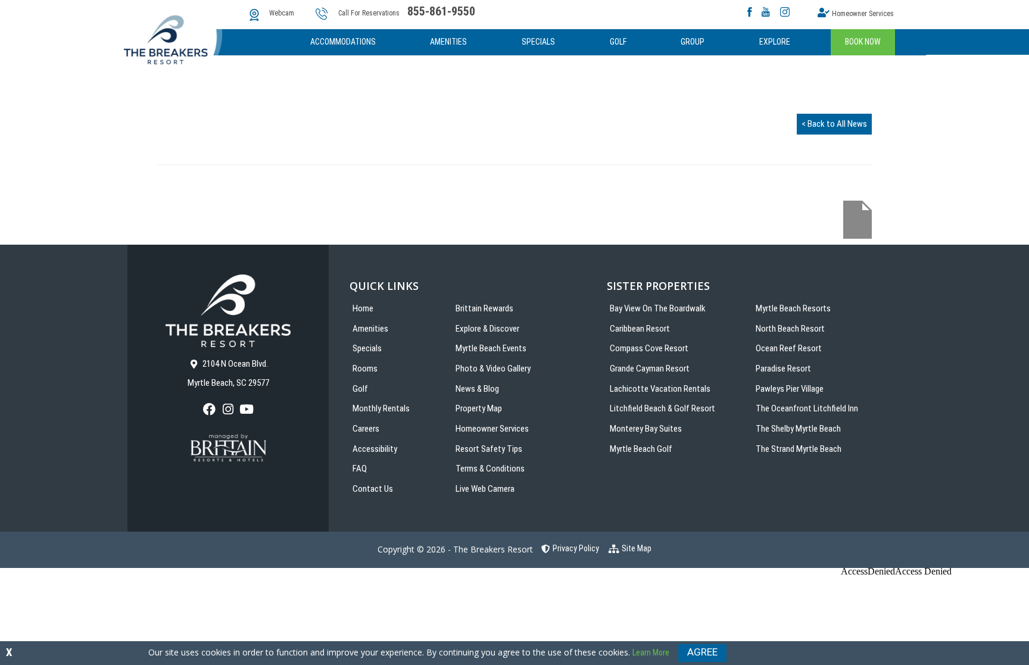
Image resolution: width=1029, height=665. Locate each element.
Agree (702, 652)
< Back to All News (834, 123)
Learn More (650, 652)
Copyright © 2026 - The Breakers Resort (455, 549)
